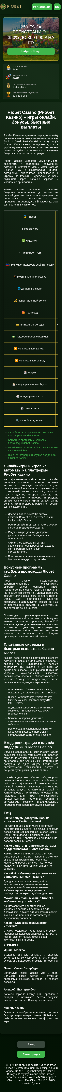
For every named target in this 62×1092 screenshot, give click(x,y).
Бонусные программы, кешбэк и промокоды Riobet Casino (27, 441)
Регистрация (42, 6)
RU (57, 6)
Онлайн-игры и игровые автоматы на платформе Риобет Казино (30, 434)
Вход (31, 1044)
